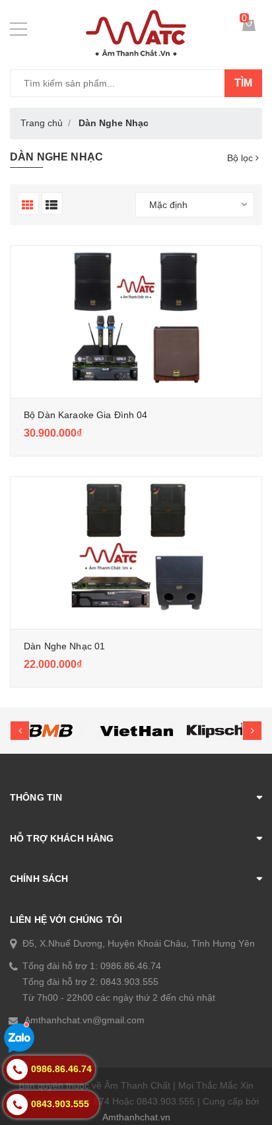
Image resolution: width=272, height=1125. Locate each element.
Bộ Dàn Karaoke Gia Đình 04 (86, 415)
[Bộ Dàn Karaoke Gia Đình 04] (136, 318)
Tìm (243, 83)
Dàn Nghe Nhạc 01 (64, 646)
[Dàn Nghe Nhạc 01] (136, 549)
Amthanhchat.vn (136, 1117)
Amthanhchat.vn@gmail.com (84, 1020)
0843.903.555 (129, 981)
